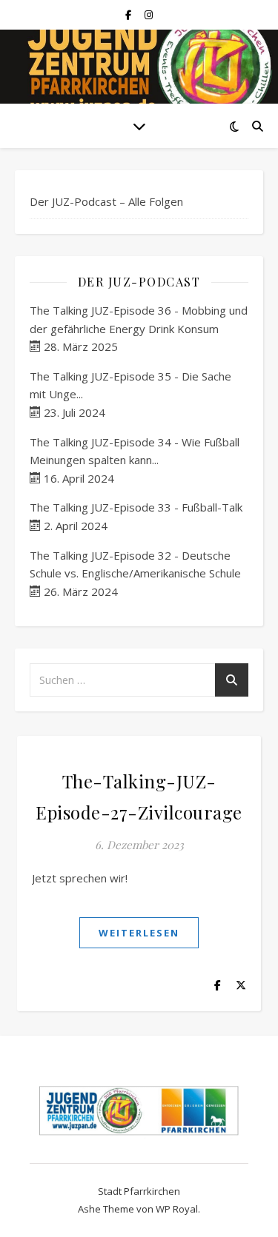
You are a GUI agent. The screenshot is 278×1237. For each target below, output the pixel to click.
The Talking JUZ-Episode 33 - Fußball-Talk (136, 507)
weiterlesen (139, 932)
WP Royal (177, 1209)
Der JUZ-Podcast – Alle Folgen (106, 201)
